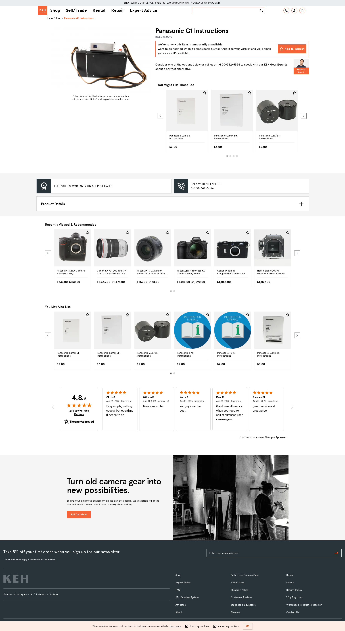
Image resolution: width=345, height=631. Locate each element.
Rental (99, 10)
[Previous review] (53, 407)
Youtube (54, 594)
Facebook (8, 594)
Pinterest (41, 594)
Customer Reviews (241, 597)
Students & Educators (243, 604)
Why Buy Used (294, 597)
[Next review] (292, 407)
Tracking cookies (199, 626)
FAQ (177, 590)
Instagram (22, 594)
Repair (117, 10)
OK (247, 626)
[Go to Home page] (42, 10)
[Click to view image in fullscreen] (101, 60)
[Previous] (160, 116)
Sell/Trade (76, 10)
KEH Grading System (187, 597)
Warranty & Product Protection (304, 604)
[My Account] (294, 10)
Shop (55, 10)
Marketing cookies (228, 626)
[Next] (304, 116)
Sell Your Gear (79, 514)
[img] (79, 405)
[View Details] (187, 114)
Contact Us (292, 612)
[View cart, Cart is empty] (302, 10)
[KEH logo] (15, 579)
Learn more (175, 626)
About (178, 612)
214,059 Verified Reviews (80, 412)
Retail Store (237, 582)
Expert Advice (143, 10)
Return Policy (294, 590)
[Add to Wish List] (204, 93)
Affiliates (180, 604)
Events (290, 582)
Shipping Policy (239, 590)
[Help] (286, 10)
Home (49, 18)
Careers (235, 612)
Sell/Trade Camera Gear (245, 575)
